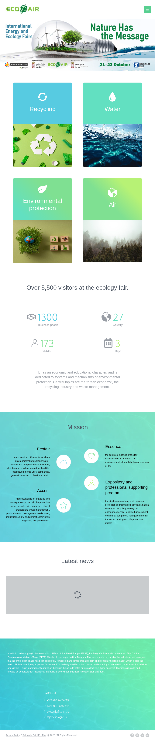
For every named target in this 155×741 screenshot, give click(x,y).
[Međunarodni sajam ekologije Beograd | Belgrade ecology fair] (23, 9)
